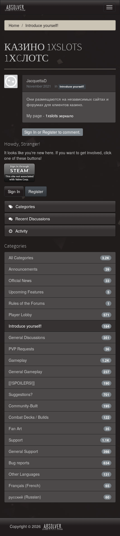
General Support (59, 451)
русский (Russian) (59, 497)
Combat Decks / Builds (59, 417)
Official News (59, 280)
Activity (21, 231)
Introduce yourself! (72, 86)
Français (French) (59, 485)
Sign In (30, 132)
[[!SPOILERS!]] (59, 383)
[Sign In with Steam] (19, 173)
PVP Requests (59, 348)
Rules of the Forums (59, 303)
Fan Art (59, 428)
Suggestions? (59, 394)
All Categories (59, 257)
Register (49, 132)
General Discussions (59, 337)
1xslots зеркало (59, 115)
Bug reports (59, 462)
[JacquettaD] (12, 81)
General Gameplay (59, 371)
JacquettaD (37, 80)
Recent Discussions (32, 218)
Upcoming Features (59, 292)
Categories (25, 206)
